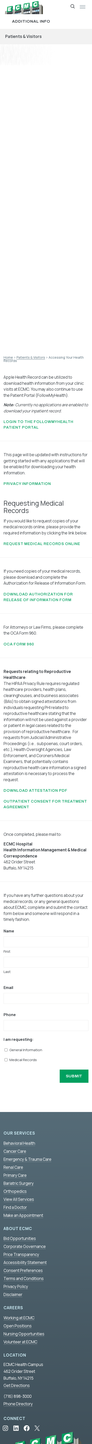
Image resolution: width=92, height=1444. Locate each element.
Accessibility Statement (25, 1262)
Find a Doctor (15, 1207)
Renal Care (13, 1167)
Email (8, 987)
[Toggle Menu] (82, 7)
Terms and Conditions (24, 1278)
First (7, 951)
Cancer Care (15, 1151)
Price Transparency (21, 1254)
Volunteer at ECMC (20, 1342)
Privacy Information (27, 484)
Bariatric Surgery (19, 1183)
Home (8, 357)
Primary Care (15, 1175)
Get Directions (17, 1385)
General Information (25, 1049)
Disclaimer (13, 1294)
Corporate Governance (25, 1246)
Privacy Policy (16, 1286)
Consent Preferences (23, 1270)
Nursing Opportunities (24, 1334)
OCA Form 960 (19, 644)
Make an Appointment (23, 1215)
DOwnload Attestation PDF (35, 790)
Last (7, 971)
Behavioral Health (19, 1143)
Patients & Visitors (23, 36)
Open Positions (18, 1326)
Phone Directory (18, 1404)
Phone (10, 1014)
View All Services (19, 1199)
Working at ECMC (19, 1318)
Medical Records (23, 1059)
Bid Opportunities (20, 1238)
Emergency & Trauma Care (27, 1159)
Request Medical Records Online (42, 544)
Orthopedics (15, 1191)
